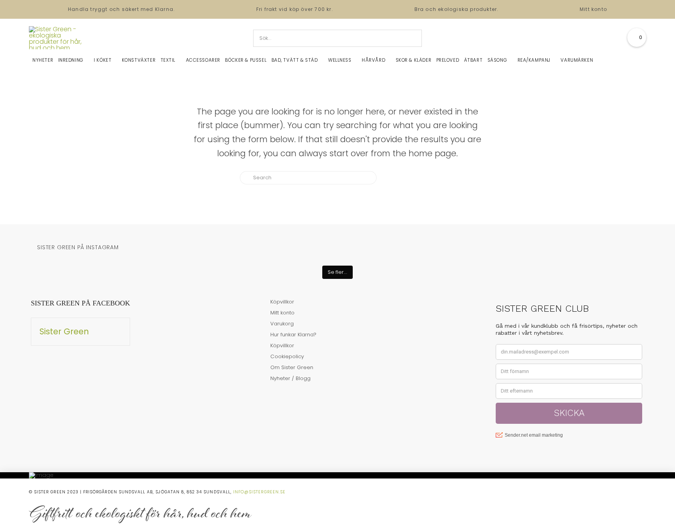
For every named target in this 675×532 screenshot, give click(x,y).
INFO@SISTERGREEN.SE (259, 492)
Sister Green (64, 331)
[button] (636, 37)
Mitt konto (593, 9)
